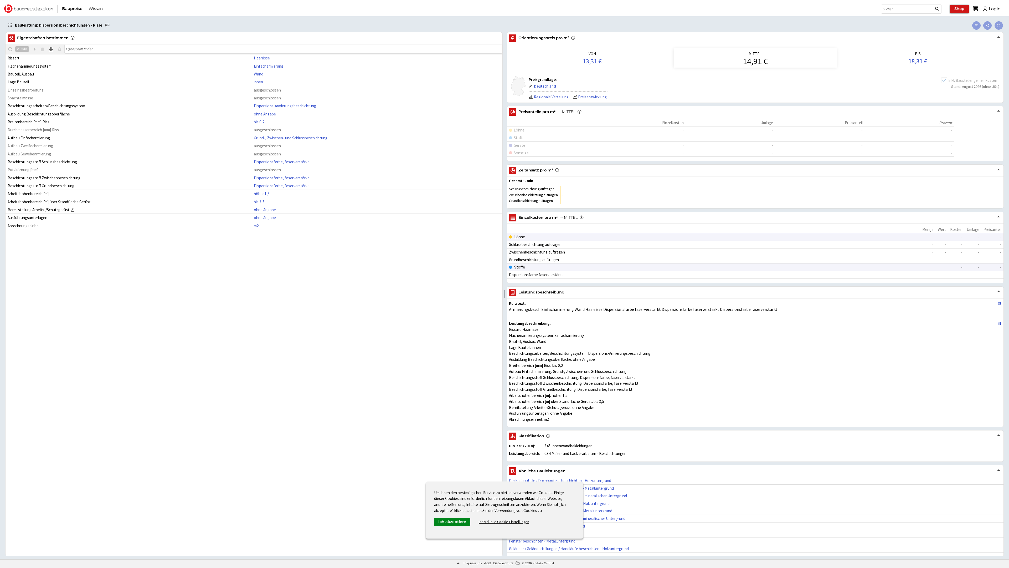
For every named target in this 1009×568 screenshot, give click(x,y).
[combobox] (907, 8)
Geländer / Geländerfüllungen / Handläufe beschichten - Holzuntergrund (569, 548)
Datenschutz (503, 563)
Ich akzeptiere (452, 521)
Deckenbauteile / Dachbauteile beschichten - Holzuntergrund (560, 480)
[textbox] (283, 48)
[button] (937, 9)
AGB (487, 563)
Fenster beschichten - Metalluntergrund (542, 541)
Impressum (473, 563)
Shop (959, 8)
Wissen (96, 8)
